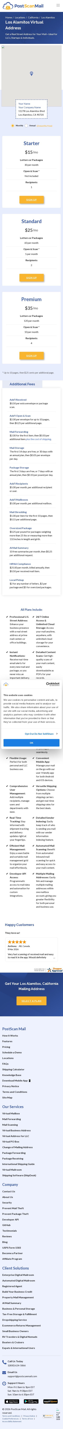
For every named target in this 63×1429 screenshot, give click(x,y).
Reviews (7, 1236)
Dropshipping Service (14, 1319)
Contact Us (8, 1191)
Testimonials (9, 1230)
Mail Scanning (10, 1124)
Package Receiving (12, 1158)
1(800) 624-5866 (17, 1365)
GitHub (6, 1225)
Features (7, 1041)
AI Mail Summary (11, 1302)
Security (7, 1202)
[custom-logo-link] (23, 6)
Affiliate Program (12, 1258)
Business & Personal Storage (18, 1308)
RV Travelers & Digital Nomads (19, 1336)
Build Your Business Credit (17, 1291)
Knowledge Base (11, 1075)
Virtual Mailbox (11, 1113)
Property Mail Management (18, 1297)
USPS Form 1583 (11, 1247)
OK (31, 743)
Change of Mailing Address (17, 1147)
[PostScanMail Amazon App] (50, 1401)
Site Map (7, 1097)
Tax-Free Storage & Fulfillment (19, 1314)
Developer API (10, 1219)
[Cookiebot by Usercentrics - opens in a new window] (46, 684)
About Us (7, 1197)
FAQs (5, 1063)
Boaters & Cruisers (13, 1342)
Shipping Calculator (13, 1069)
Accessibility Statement (11, 1421)
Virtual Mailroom (12, 1169)
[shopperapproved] (48, 1417)
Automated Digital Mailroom (18, 1280)
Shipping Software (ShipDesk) (19, 1175)
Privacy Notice (10, 1086)
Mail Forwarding (11, 1119)
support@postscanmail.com (22, 1376)
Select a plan (31, 1000)
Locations (8, 1058)
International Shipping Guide (18, 1163)
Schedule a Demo (12, 1052)
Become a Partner (12, 1253)
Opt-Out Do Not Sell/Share (39, 733)
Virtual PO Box (10, 1141)
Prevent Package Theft (15, 1213)
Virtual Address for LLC (15, 1136)
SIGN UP (31, 199)
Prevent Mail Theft (13, 1208)
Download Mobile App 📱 (16, 1080)
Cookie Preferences (10, 1419)
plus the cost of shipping (38, 439)
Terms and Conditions (14, 1091)
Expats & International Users (18, 1347)
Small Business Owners (15, 1331)
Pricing (6, 1046)
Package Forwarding (14, 1152)
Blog (4, 1241)
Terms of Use (27, 1419)
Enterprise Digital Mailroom (18, 1274)
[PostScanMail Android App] (31, 1401)
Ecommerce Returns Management (21, 1325)
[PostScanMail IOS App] (12, 1401)
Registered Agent (12, 1286)
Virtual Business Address (16, 1130)
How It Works (10, 1035)
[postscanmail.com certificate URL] (48, 969)
